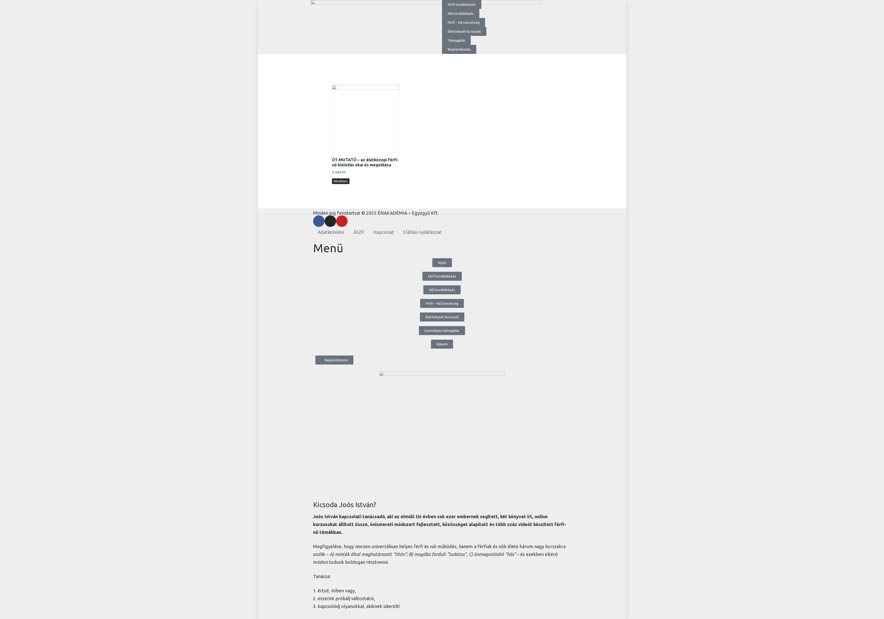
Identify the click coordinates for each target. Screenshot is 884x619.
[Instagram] (330, 221)
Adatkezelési (331, 232)
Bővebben (341, 181)
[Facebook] (319, 221)
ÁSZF (358, 232)
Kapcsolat (383, 232)
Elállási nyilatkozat (422, 232)
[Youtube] (342, 221)
